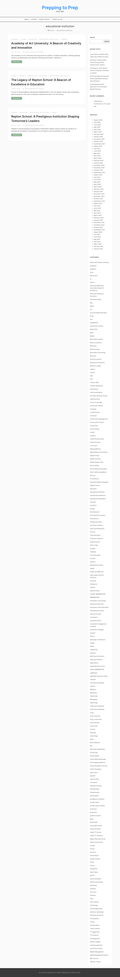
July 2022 (97, 234)
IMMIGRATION (94, 597)
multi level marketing (97, 706)
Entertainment (94, 512)
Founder (93, 558)
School (54, 112)
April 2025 (97, 156)
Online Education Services (98, 766)
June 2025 (97, 151)
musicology (94, 736)
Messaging (93, 699)
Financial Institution (96, 538)
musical (92, 729)
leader (92, 646)
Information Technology (98, 601)
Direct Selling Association (98, 469)
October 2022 (98, 227)
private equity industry (97, 806)
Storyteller (93, 885)
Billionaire (93, 346)
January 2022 (98, 249)
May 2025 (97, 153)
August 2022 (98, 232)
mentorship (94, 696)
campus (22, 76)
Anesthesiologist (95, 299)
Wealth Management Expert (99, 955)
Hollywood (93, 584)
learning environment (97, 656)
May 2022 (97, 239)
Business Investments (97, 362)
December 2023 (99, 194)
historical (93, 581)
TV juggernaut (94, 932)
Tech (91, 899)
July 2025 (97, 148)
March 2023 (98, 215)
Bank (91, 332)
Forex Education (95, 555)
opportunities (94, 779)
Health (92, 568)
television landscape (97, 912)
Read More (16, 61)
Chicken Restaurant (96, 386)
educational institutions (97, 495)
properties (93, 812)
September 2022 (99, 230)
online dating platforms (97, 762)
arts (91, 319)
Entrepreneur (94, 518)
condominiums (95, 412)
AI (90, 279)
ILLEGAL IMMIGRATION (97, 594)
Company (93, 409)
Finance (92, 532)
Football (92, 548)
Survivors (93, 892)
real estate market (96, 825)
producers (93, 809)
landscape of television (97, 640)
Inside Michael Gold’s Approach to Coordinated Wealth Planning (98, 86)
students (93, 889)
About (27, 19)
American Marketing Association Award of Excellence (97, 288)
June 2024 (97, 179)
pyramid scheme (95, 815)
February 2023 (99, 218)
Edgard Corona (95, 485)
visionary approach (96, 945)
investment (93, 617)
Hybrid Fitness (95, 591)
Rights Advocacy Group (97, 839)
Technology (94, 905)
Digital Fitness (94, 455)
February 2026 (98, 134)
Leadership (93, 649)
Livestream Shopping (97, 683)
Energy (92, 509)
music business (95, 716)
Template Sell (76, 972)
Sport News (94, 872)
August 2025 (98, 146)
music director (95, 722)
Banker (92, 336)
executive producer (96, 525)
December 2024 (99, 165)
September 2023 (99, 201)
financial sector (95, 542)
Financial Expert (95, 535)
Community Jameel (96, 406)
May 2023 (97, 211)
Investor (92, 633)
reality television (95, 829)
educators (93, 505)
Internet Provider (95, 614)
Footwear (93, 552)
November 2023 (99, 196)
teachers (93, 895)
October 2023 (98, 199)
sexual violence (95, 859)
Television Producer (96, 915)
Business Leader (95, 366)
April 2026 (97, 129)
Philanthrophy (94, 789)
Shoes (92, 862)
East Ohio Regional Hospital (99, 482)
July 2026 (97, 122)
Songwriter (93, 869)
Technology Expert (96, 908)
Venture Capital (95, 942)
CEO (91, 376)
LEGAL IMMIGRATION (97, 669)
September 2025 (99, 144)
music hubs (94, 726)
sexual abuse (94, 855)
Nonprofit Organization (97, 749)
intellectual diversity (96, 604)
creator (92, 432)
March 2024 (98, 187)
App (91, 303)
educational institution (48, 39)
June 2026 (97, 125)
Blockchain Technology (97, 352)
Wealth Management (97, 952)
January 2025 (98, 163)
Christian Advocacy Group (98, 396)
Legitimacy (93, 673)
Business (93, 356)
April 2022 (97, 241)
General (92, 562)
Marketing (93, 693)
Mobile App (94, 703)
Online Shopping (95, 769)
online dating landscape (98, 759)
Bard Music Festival (96, 339)
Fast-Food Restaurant (97, 528)
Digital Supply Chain (96, 462)
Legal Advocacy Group (97, 666)
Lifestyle (93, 679)
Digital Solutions (95, 459)
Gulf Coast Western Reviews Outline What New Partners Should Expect (99, 78)
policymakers (94, 796)
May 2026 (97, 127)
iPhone (92, 636)
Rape (91, 819)
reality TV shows (95, 832)
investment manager (97, 630)
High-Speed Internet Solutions (97, 576)
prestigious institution (97, 799)
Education (33, 39)
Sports (92, 875)
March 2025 (98, 158)
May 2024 (97, 182)
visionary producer (96, 948)
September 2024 (99, 172)
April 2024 (97, 184)
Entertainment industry (97, 515)
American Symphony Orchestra (97, 295)
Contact (34, 19)
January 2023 (98, 220)
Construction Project (97, 422)
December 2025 (99, 139)
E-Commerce (94, 479)
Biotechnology (95, 349)
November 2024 (99, 168)
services (93, 852)
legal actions (94, 663)
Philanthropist (94, 792)
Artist (92, 316)
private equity (94, 802)
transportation (94, 925)
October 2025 (98, 141)
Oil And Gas (94, 752)
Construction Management (99, 419)
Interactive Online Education (99, 607)
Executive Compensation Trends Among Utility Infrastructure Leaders (98, 62)
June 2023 (97, 208)
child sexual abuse (96, 392)
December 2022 (99, 222)
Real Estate (93, 822)
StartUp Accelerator (96, 882)
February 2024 (99, 189)
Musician (93, 732)
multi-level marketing (97, 709)
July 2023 (97, 206)
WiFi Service (94, 958)
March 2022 (98, 244)
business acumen (96, 359)
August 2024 (98, 175)
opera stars (94, 772)
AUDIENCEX (94, 323)
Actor (92, 272)
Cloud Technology (96, 402)
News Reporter (95, 742)
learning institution (96, 659)
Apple (92, 306)
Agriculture (93, 276)
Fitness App (94, 545)
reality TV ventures (96, 835)
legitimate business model (98, 676)
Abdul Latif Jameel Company (99, 262)
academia (93, 266)
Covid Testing (94, 429)
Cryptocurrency (95, 442)
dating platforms (95, 449)
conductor (93, 416)
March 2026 (98, 132)
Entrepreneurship (96, 522)
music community (96, 719)
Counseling (94, 425)
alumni (23, 39)
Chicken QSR (94, 382)
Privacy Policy (44, 19)
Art (91, 309)
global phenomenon (96, 565)
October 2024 (98, 170)
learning (64, 39)
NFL (91, 746)
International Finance (97, 611)
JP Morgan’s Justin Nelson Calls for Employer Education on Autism (99, 70)
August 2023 (98, 203)
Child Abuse (94, 389)
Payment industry (96, 786)
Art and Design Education (98, 313)
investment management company (98, 625)
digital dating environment (98, 452)
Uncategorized (95, 938)
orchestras (93, 782)
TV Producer (94, 935)
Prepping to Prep (60, 7)
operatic (92, 776)
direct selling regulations (98, 472)
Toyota (92, 922)
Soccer (92, 865)
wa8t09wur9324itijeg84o (34, 52)
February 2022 (98, 246)
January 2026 (98, 137)
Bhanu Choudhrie (96, 343)
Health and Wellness (97, 572)
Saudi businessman (96, 842)
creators (93, 435)
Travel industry (95, 928)
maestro (92, 686)
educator (93, 502)
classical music (95, 399)
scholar (92, 845)
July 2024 (97, 177)
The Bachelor (94, 918)
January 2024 (98, 191)
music (92, 713)
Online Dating (94, 756)
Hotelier (92, 587)
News (92, 739)
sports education (95, 879)
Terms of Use (57, 19)
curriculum (32, 76)
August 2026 (98, 120)
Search (92, 37)
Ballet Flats (93, 329)
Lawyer (92, 643)
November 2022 (99, 225)
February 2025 (98, 160)
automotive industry (96, 326)
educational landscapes (98, 499)
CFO (91, 379)
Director (92, 475)
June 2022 (97, 237)
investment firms (95, 621)
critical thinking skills (97, 439)
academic (14, 39)
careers (92, 372)
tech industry (94, 902)
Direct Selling (94, 465)
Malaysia (93, 689)
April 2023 (97, 213)
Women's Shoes (95, 962)
